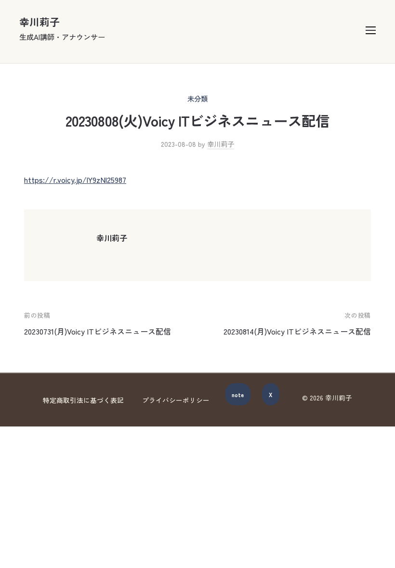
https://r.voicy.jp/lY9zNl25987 (75, 179)
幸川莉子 (39, 21)
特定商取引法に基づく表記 (83, 400)
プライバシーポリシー (176, 400)
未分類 (197, 98)
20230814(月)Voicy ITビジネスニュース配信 (297, 331)
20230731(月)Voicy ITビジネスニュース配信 (97, 331)
